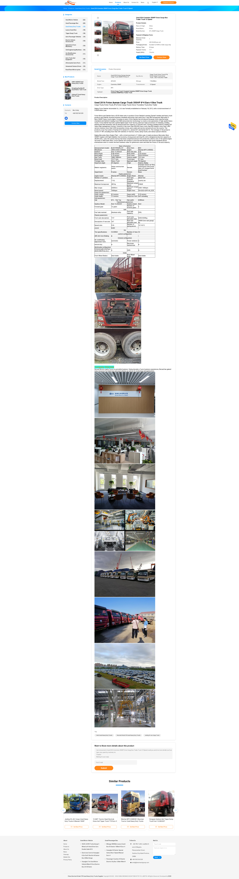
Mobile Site (66, 857)
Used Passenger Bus (75, 23)
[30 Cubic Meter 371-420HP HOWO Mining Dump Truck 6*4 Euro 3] (161, 803)
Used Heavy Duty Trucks (75, 26)
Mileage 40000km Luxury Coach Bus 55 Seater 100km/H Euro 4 (115, 845)
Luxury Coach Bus (75, 30)
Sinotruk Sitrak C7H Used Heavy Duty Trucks (128, 735)
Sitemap (66, 854)
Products (66, 846)
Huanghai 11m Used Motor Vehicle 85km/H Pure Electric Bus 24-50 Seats (91, 864)
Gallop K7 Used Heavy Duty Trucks (78, 95)
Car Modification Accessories (75, 53)
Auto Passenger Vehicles (75, 36)
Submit (104, 768)
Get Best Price (144, 57)
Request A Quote (168, 2)
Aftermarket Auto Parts (75, 63)
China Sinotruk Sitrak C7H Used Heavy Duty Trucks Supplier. (86, 876)
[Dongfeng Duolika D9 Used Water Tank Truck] (68, 90)
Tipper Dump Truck (75, 33)
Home (65, 844)
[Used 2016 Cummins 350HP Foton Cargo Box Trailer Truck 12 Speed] (118, 32)
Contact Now (75, 123)
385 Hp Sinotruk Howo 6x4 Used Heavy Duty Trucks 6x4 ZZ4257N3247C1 (76, 821)
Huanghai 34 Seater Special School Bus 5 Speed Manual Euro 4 (114, 852)
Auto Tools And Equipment (75, 58)
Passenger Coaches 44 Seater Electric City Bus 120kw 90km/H (116, 860)
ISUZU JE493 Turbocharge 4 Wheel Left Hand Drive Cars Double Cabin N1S (90, 846)
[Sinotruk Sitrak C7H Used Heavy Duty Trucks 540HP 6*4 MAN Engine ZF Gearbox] (133, 803)
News (65, 852)
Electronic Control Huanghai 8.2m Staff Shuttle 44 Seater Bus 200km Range (90, 855)
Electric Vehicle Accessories (75, 40)
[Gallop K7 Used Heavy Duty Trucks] (68, 96)
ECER (169, 876)
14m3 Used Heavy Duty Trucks (104, 735)
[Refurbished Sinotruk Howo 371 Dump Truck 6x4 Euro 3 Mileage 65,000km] (105, 803)
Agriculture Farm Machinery (75, 45)
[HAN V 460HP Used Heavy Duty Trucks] (68, 83)
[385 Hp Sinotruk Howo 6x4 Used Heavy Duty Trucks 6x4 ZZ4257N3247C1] (77, 803)
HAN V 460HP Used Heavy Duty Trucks (77, 82)
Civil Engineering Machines (75, 50)
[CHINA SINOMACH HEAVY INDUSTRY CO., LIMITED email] (66, 118)
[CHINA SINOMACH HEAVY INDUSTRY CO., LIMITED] (71, 3)
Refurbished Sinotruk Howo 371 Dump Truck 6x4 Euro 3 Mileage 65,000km (104, 821)
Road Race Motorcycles (75, 69)
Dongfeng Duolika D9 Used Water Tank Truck (79, 88)
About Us (66, 849)
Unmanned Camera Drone (75, 66)
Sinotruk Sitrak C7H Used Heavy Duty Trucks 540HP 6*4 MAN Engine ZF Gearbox (132, 821)
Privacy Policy (67, 859)
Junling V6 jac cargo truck (152, 735)
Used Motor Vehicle (75, 20)
